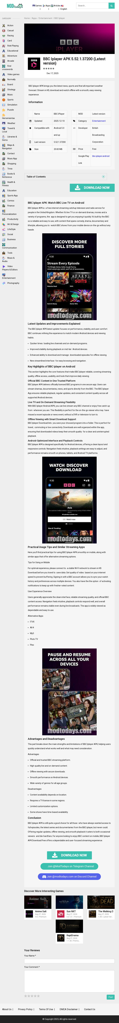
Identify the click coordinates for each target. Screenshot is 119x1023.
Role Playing (13, 46)
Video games (13, 74)
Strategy (11, 89)
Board (10, 84)
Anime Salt (40, 911)
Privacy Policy (25, 1009)
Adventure (12, 56)
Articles (57, 5)
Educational (12, 51)
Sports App (12, 195)
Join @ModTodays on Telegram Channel (70, 866)
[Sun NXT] (69, 902)
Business (11, 239)
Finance (11, 206)
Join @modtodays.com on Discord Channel (71, 876)
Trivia (9, 169)
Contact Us (89, 1009)
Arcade (10, 61)
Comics (10, 200)
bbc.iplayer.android (100, 156)
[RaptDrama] (69, 926)
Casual (10, 30)
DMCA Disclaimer (69, 1009)
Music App (12, 158)
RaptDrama (73, 935)
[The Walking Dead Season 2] (101, 902)
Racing (10, 35)
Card (9, 40)
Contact (11, 153)
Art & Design (13, 224)
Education (12, 190)
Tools (9, 253)
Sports (10, 100)
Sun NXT (71, 911)
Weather (11, 123)
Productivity (12, 219)
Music (10, 94)
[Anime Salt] (38, 902)
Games (38, 5)
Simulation (12, 105)
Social (10, 234)
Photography (13, 283)
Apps (48, 5)
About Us (6, 1009)
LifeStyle (11, 229)
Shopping (11, 163)
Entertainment (99, 121)
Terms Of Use (46, 1009)
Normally (11, 79)
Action (10, 25)
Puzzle (10, 110)
